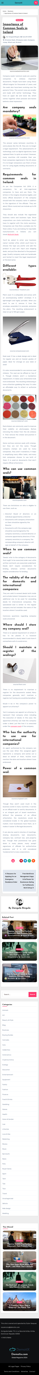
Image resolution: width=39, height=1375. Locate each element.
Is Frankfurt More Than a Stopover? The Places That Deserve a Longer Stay (19, 1307)
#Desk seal (11, 42)
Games (4, 1109)
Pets (4, 1164)
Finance (5, 1094)
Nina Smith (11, 978)
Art (3, 1015)
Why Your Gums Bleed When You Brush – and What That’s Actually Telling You (19, 1266)
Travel (4, 1193)
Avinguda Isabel (13, 957)
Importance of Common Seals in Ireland (15, 28)
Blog (4, 1025)
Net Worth (6, 1154)
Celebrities (6, 1050)
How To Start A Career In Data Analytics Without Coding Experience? (19, 976)
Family (4, 1084)
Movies (4, 1144)
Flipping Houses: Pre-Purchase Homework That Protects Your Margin (19, 933)
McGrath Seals (13, 234)
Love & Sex (6, 1134)
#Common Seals (10, 40)
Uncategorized (7, 1198)
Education (6, 1070)
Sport (4, 1174)
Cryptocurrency (8, 1060)
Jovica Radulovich (14, 935)
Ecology (5, 1065)
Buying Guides (7, 1035)
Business (19, 20)
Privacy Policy (26, 1366)
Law (3, 1124)
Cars (4, 1045)
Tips (3, 1184)
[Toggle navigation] (2, 3)
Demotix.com (19, 1354)
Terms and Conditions (11, 1371)
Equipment (6, 1080)
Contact (32, 1371)
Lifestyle (5, 1129)
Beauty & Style (7, 1020)
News (4, 1159)
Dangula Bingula (14, 37)
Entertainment (7, 1075)
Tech (4, 1179)
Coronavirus (6, 1055)
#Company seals (21, 40)
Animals (5, 1010)
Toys (4, 1189)
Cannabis (5, 1040)
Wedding (5, 1213)
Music (4, 1149)
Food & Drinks (7, 1099)
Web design (6, 1208)
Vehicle (5, 1203)
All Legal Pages (13, 1366)
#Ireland (18, 42)
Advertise (24, 1371)
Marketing (6, 1139)
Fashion (5, 1089)
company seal (16, 726)
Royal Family (6, 1169)
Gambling (5, 1104)
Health (4, 1114)
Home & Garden (8, 1119)
